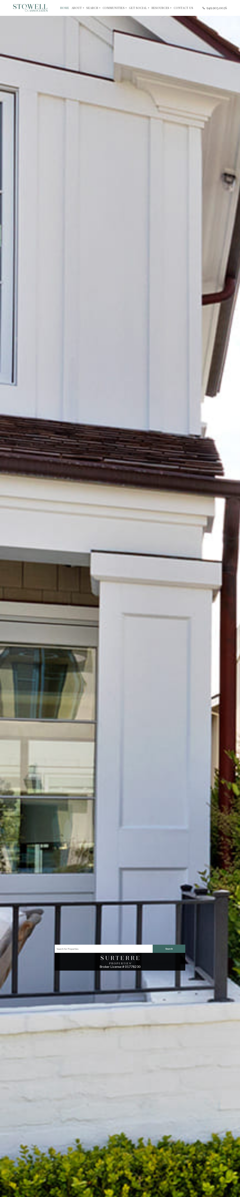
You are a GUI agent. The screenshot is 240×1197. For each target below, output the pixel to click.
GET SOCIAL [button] (138, 8)
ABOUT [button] (77, 8)
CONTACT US (183, 8)
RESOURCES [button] (160, 8)
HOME (64, 8)
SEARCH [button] (92, 8)
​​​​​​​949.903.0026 (217, 7)
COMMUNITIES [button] (114, 8)
